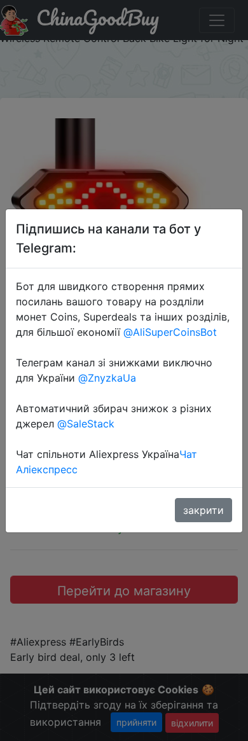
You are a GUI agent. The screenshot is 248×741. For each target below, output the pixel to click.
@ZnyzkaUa (107, 377)
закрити (203, 510)
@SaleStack (85, 423)
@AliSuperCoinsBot (170, 332)
